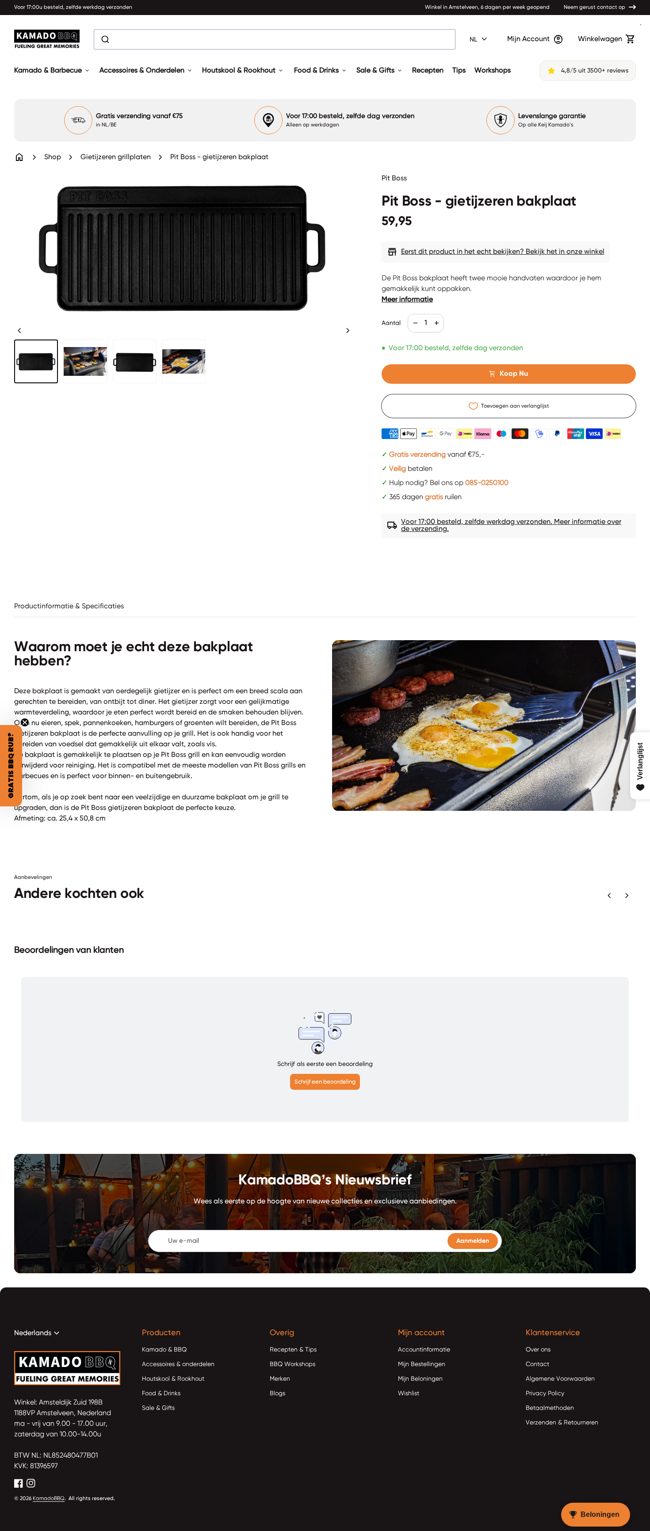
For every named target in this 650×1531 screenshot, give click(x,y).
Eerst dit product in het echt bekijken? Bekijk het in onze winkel (495, 252)
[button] (11, 765)
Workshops (492, 70)
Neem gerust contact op (594, 7)
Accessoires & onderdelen (178, 1364)
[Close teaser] (24, 722)
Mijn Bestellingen (421, 1364)
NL (479, 39)
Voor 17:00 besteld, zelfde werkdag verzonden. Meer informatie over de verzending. (504, 526)
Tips (459, 70)
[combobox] (274, 39)
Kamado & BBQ (164, 1350)
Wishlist (408, 1393)
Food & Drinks (321, 70)
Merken (280, 1379)
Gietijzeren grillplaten (115, 157)
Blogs (277, 1393)
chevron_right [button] (348, 330)
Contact (537, 1364)
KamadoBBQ (49, 1498)
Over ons (538, 1350)
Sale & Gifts (379, 70)
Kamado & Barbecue (52, 70)
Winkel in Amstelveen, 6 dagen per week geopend (487, 7)
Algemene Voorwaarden (560, 1379)
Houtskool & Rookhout (243, 70)
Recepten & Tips (293, 1350)
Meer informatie (407, 299)
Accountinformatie (424, 1350)
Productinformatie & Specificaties (69, 606)
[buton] (479, 39)
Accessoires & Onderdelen (146, 70)
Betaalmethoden (550, 1408)
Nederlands (38, 1333)
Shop (52, 157)
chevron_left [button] (19, 330)
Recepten (428, 70)
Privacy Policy (545, 1393)
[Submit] (104, 39)
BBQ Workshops (292, 1364)
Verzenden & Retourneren (562, 1423)
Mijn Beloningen (420, 1379)
